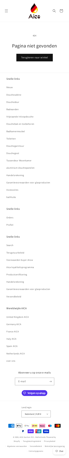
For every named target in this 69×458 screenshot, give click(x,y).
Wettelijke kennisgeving (55, 446)
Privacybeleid (49, 441)
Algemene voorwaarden (17, 446)
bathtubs (11, 197)
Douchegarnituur (15, 145)
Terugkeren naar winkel (34, 57)
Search (9, 245)
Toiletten (11, 138)
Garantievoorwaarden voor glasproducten (28, 182)
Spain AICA (12, 346)
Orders (9, 217)
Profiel (9, 224)
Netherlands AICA (15, 353)
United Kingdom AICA (17, 316)
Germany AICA (13, 324)
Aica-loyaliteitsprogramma (20, 267)
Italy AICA (11, 338)
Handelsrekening (15, 175)
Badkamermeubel (15, 131)
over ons (10, 360)
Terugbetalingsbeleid (32, 441)
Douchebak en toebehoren (20, 123)
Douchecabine (13, 94)
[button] (6, 10)
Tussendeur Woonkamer (19, 160)
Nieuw (9, 87)
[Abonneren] (50, 381)
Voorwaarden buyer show (19, 259)
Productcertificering (16, 274)
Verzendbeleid (13, 296)
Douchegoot (12, 153)
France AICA (12, 331)
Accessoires (12, 189)
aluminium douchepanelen (20, 167)
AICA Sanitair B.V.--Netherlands (33, 437)
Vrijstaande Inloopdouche (19, 116)
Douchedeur (12, 102)
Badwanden (12, 109)
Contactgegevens (36, 451)
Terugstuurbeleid (15, 252)
